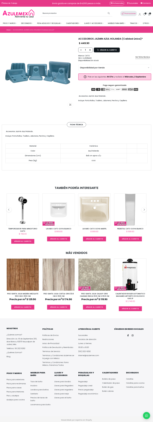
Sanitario (34, 394)
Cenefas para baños (135, 387)
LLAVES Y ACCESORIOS (93, 23)
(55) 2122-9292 (84, 351)
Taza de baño (36, 381)
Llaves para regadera (63, 389)
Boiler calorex (108, 391)
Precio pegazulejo (86, 389)
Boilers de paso (109, 379)
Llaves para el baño (62, 397)
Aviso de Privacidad (50, 343)
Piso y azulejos (13, 395)
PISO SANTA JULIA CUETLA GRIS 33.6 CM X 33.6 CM (59, 295)
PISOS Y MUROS (9, 23)
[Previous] (9, 209)
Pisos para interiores (15, 392)
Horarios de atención (87, 339)
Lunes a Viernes (85, 343)
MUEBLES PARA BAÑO (116, 23)
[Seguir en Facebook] (128, 335)
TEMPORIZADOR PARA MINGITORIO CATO (22, 230)
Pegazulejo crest (85, 385)
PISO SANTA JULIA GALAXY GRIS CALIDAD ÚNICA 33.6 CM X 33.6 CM (94, 295)
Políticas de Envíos (50, 335)
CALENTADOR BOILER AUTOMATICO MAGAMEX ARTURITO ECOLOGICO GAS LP (130, 296)
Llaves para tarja (61, 394)
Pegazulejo (83, 381)
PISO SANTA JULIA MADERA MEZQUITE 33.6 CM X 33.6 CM (22, 295)
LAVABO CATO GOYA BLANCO (58, 229)
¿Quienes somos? (14, 335)
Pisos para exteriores (15, 379)
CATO (87, 55)
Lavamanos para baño (40, 404)
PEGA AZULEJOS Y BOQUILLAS (48, 23)
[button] (146, 415)
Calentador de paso (111, 383)
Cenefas (129, 379)
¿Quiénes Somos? (14, 352)
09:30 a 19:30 (83, 347)
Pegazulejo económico (88, 394)
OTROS (146, 23)
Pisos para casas (14, 387)
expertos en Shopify (83, 420)
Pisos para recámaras (16, 383)
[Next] (144, 209)
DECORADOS (26, 23)
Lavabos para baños (39, 389)
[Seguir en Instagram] (132, 335)
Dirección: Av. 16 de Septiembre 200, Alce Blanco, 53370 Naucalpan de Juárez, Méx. (22, 342)
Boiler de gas (107, 387)
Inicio (9, 30)
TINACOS (133, 23)
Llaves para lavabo (62, 381)
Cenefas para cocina (135, 383)
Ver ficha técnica (142, 57)
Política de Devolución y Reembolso (57, 347)
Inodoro (33, 385)
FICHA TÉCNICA (76, 124)
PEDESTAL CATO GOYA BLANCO (130, 229)
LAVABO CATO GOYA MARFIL (94, 229)
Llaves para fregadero (63, 385)
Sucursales (83, 335)
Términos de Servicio (51, 351)
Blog (8, 356)
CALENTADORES (72, 23)
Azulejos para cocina (16, 400)
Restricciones (48, 339)
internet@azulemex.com (88, 355)
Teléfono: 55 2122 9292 (16, 348)
